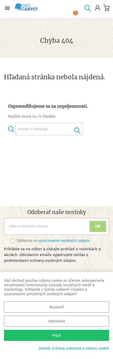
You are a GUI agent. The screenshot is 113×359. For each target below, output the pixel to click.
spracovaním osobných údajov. (64, 240)
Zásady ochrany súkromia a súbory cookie (74, 348)
